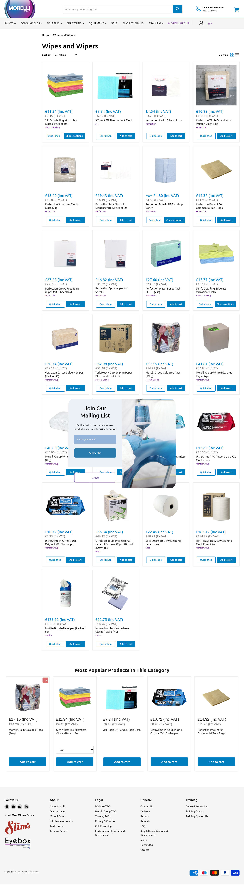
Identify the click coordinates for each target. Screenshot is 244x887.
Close (95, 477)
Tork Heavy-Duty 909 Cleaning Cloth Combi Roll (214, 542)
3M (96, 123)
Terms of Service (59, 830)
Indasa (98, 635)
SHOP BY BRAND (133, 23)
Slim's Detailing (52, 127)
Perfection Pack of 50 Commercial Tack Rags (209, 205)
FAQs (143, 825)
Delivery (145, 811)
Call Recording (103, 825)
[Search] (177, 9)
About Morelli (57, 806)
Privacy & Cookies (105, 821)
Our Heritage (57, 811)
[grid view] (232, 54)
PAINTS (9, 23)
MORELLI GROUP (178, 23)
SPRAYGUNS (74, 23)
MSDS (143, 839)
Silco (148, 547)
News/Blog (146, 844)
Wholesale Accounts (61, 821)
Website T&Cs (103, 806)
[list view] (237, 54)
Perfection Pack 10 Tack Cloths (164, 120)
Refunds (145, 821)
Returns (144, 816)
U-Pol (98, 551)
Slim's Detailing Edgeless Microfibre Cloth (211, 290)
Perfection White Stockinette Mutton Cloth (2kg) (213, 121)
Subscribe (95, 453)
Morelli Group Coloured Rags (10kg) (26, 731)
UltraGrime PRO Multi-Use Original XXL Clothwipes (60, 542)
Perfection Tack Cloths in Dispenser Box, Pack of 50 (111, 205)
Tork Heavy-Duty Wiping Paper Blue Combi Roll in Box (113, 374)
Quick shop (54, 135)
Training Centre (194, 811)
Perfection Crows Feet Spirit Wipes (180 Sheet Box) (62, 290)
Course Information (197, 806)
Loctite (48, 635)
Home (45, 35)
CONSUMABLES (30, 23)
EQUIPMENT (96, 23)
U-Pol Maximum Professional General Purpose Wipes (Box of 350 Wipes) (114, 544)
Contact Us (146, 806)
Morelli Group (51, 379)
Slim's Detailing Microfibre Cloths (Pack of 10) (61, 121)
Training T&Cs (103, 816)
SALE (114, 23)
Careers (144, 849)
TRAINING (155, 23)
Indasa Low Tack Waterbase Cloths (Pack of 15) (112, 629)
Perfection (151, 123)
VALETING (53, 23)
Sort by (46, 54)
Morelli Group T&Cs (106, 811)
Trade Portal (57, 825)
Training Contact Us (197, 816)
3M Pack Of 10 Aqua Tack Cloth (114, 120)
